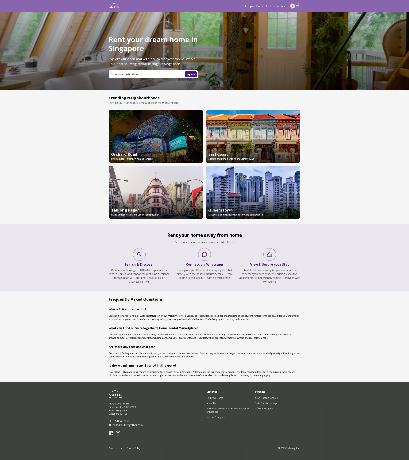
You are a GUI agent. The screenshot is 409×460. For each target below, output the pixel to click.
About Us (211, 403)
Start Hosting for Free (266, 397)
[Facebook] (111, 433)
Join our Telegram (215, 417)
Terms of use (116, 448)
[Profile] (292, 6)
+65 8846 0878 (120, 421)
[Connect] (204, 254)
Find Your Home (214, 397)
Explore (191, 74)
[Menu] (297, 6)
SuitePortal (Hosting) (266, 403)
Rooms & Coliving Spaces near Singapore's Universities (228, 410)
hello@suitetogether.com (127, 425)
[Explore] (139, 254)
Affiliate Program (264, 408)
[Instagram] (117, 433)
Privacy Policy (133, 448)
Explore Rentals (275, 6)
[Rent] (269, 254)
